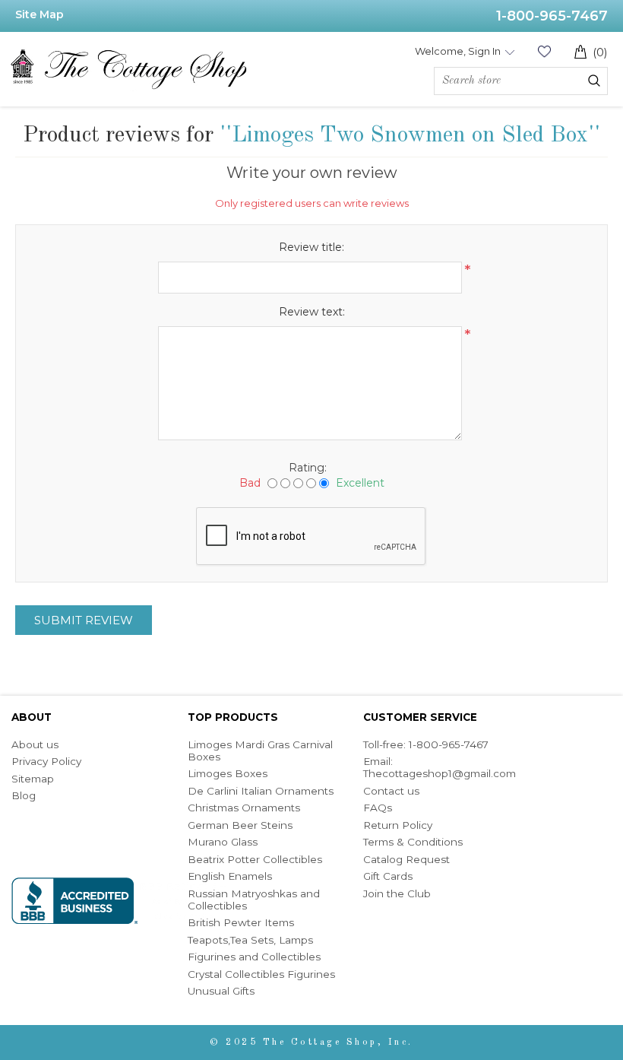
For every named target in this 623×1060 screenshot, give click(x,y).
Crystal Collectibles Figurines (261, 974)
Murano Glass (223, 842)
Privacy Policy (46, 761)
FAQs (377, 807)
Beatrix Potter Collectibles (255, 859)
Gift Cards (388, 876)
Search (594, 81)
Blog (23, 795)
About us (35, 744)
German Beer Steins (240, 825)
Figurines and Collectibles (254, 957)
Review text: (312, 312)
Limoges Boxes (227, 773)
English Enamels (230, 876)
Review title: (311, 247)
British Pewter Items (241, 922)
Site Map (39, 14)
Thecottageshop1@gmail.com (439, 773)
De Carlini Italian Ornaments (261, 791)
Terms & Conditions (413, 842)
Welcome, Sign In (458, 51)
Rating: (308, 467)
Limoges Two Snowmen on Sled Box (410, 135)
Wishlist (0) (544, 51)
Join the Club (397, 893)
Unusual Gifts (221, 991)
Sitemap (32, 779)
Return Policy (397, 825)
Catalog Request (406, 859)
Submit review (83, 620)
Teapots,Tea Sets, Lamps (250, 940)
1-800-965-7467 (552, 16)
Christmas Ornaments (244, 807)
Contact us (391, 791)
